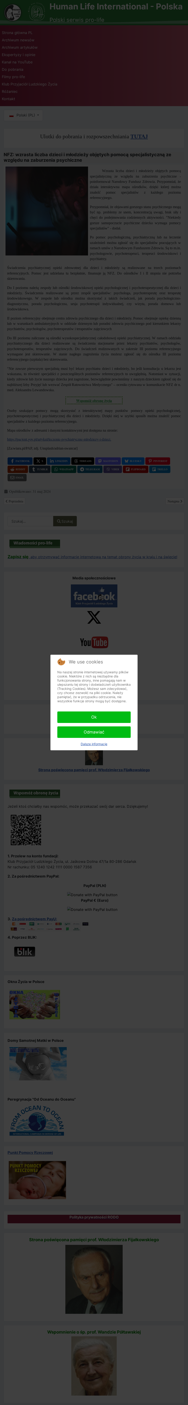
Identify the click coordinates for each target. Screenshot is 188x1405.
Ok (94, 717)
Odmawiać (94, 732)
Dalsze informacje (94, 744)
